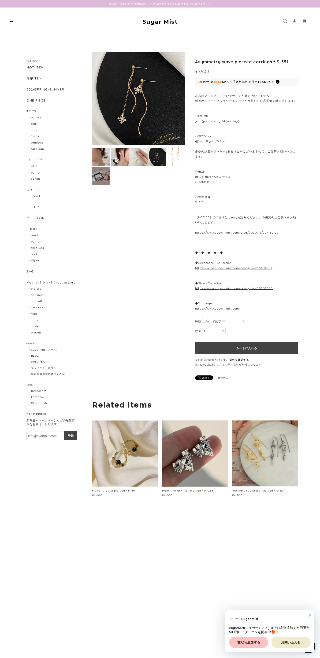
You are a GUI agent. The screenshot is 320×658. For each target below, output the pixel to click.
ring (34, 313)
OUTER (32, 190)
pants (35, 172)
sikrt (34, 166)
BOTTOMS (35, 160)
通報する (223, 377)
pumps (36, 241)
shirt (34, 123)
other (35, 320)
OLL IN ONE (36, 218)
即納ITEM (34, 78)
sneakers (37, 248)
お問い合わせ (39, 361)
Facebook (38, 397)
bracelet (37, 332)
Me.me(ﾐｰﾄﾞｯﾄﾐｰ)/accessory (51, 282)
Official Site (39, 403)
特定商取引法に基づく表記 (48, 374)
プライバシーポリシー (45, 368)
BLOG (35, 355)
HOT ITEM (35, 67)
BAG (30, 271)
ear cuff (36, 301)
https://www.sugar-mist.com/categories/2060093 (234, 288)
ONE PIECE (35, 100)
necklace (37, 307)
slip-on (36, 260)
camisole (37, 142)
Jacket (35, 196)
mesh (35, 130)
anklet (35, 326)
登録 (71, 435)
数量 (198, 331)
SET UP (32, 207)
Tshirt (35, 136)
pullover (37, 117)
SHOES (32, 229)
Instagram (38, 391)
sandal (36, 235)
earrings (37, 295)
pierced (36, 288)
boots (35, 254)
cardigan (37, 149)
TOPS (31, 111)
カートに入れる (246, 348)
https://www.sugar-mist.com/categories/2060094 (233, 268)
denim (35, 178)
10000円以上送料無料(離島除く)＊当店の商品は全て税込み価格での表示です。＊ (159, 3)
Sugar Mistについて (44, 349)
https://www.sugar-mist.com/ (218, 308)
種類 (198, 321)
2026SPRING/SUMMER (45, 89)
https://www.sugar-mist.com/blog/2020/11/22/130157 (237, 232)
